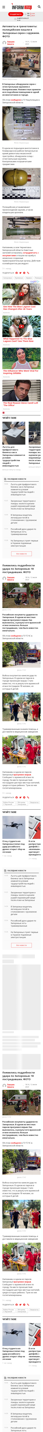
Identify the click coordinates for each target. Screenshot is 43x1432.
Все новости (21, 554)
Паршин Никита (10, 42)
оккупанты (34, 802)
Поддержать (16, 14)
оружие (29, 278)
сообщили (16, 100)
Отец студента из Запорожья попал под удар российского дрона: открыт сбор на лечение (13, 846)
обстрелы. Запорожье (22, 803)
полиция (38, 278)
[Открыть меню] (3, 7)
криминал (19, 278)
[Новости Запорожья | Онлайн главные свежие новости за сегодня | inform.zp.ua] (21, 7)
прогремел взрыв (22, 774)
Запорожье (7, 278)
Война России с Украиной (8, 803)
